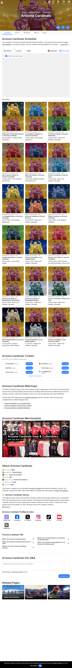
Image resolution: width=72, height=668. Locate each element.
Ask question (64, 576)
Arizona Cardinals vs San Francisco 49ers (17, 405)
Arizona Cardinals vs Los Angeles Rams (17, 403)
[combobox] (8, 51)
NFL (41, 42)
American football (35, 488)
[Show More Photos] (58, 27)
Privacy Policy (57, 663)
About (44, 32)
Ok (40, 666)
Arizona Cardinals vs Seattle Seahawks (17, 408)
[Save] (63, 27)
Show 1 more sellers (35, 376)
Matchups (27, 32)
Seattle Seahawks (31, 397)
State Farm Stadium (20, 480)
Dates (29, 51)
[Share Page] (68, 27)
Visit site (29, 364)
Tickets (17, 32)
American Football (15, 475)
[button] (18, 538)
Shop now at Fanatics (16, 444)
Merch (36, 32)
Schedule (7, 32)
